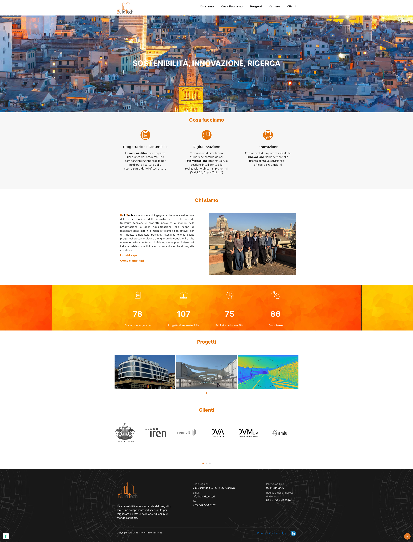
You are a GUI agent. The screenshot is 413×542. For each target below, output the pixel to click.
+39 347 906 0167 (204, 505)
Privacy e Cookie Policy (272, 533)
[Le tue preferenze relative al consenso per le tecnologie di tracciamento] (6, 536)
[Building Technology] (125, 7)
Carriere (274, 6)
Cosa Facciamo (232, 6)
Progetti (256, 6)
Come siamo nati (132, 260)
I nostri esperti (130, 255)
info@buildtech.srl (204, 496)
